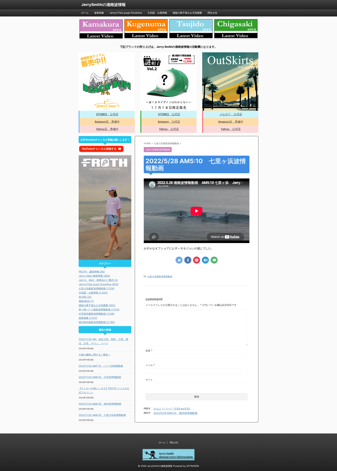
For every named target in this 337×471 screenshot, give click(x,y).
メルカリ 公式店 (231, 114)
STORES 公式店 (107, 114)
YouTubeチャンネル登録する (99, 148)
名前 (149, 350)
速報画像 (99, 12)
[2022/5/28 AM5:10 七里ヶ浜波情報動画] (205, 260)
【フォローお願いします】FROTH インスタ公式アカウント (104, 390)
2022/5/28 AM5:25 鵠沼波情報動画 (175, 413)
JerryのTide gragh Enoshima (125, 12)
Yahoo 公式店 (169, 129)
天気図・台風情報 (157, 12)
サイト (149, 379)
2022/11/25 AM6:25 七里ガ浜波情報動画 (102, 414)
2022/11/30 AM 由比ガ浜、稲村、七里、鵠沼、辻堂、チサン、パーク (103, 341)
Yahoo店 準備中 (107, 129)
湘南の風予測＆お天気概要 (187, 12)
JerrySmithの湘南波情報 (103, 4)
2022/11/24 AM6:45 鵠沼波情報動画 (100, 403)
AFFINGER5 (192, 466)
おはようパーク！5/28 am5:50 (171, 408)
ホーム (85, 12)
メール (150, 365)
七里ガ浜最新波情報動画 (159, 276)
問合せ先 (212, 12)
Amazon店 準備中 (107, 121)
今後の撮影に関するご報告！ (95, 354)
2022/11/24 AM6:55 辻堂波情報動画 (100, 377)
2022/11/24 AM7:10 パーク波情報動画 (101, 365)
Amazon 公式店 (169, 121)
